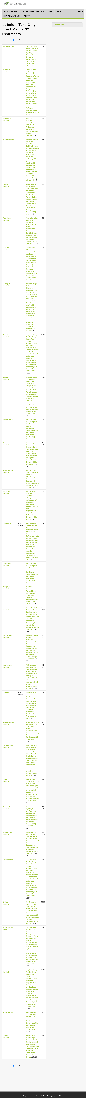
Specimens (58, 25)
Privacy (49, 1096)
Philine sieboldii (8, 139)
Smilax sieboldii (8, 860)
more (4, 40)
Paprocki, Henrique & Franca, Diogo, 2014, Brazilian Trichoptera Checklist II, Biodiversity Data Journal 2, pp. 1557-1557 (32, 127)
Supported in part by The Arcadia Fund (34, 1096)
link (10, 40)
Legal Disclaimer (58, 1096)
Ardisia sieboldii (8, 46)
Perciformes (7, 523)
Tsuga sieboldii (8, 419)
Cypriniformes (8, 692)
